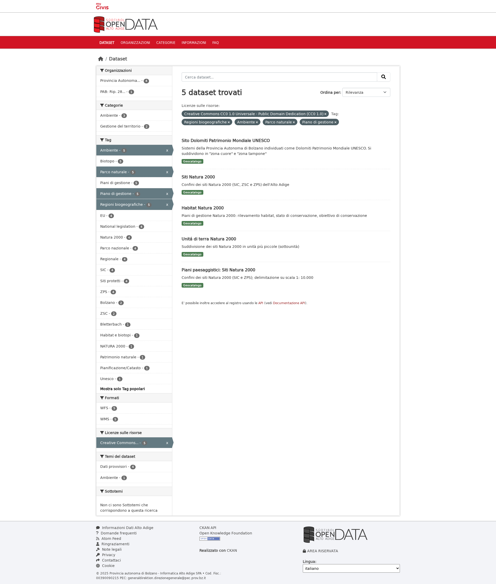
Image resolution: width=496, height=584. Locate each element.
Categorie (165, 42)
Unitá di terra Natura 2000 (209, 238)
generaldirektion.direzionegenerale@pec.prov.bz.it (167, 577)
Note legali (111, 549)
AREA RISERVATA (322, 551)
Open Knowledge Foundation (225, 533)
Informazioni (194, 42)
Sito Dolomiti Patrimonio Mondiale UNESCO (226, 140)
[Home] (100, 58)
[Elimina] (325, 114)
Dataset (106, 42)
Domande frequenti (118, 533)
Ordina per (330, 92)
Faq (215, 42)
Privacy (108, 554)
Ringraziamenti (114, 544)
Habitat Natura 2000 (203, 207)
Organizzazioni (135, 42)
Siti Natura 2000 (198, 176)
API (260, 303)
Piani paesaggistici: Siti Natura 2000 (218, 269)
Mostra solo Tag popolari (122, 388)
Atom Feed (110, 538)
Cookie (108, 565)
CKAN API (207, 527)
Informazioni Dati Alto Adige (127, 527)
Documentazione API (289, 303)
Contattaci (111, 560)
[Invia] (383, 77)
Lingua (309, 561)
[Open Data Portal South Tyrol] (125, 24)
